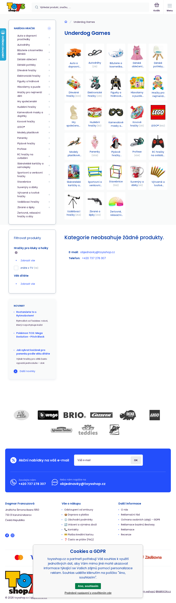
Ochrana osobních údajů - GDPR (140, 519)
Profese (21, 149)
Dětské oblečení (27, 59)
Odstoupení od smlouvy (78, 509)
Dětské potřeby (26, 65)
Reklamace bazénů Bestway (138, 524)
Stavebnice (24, 181)
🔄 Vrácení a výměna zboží (80, 524)
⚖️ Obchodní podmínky (78, 519)
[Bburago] (48, 415)
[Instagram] (12, 535)
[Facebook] (7, 535)
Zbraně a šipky (26, 207)
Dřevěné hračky (26, 70)
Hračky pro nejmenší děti (29, 94)
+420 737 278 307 (94, 258)
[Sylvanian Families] (61, 430)
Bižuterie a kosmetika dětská (30, 52)
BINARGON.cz (163, 591)
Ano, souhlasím (88, 586)
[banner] (16, 7)
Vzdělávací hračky (28, 202)
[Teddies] (88, 430)
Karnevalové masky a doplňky (30, 114)
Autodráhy (23, 45)
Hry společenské (27, 101)
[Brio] (75, 415)
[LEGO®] (155, 415)
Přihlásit (136, 460)
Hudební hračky (26, 107)
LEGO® (21, 127)
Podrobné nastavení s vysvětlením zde (88, 593)
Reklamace (127, 529)
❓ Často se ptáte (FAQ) (79, 539)
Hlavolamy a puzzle (28, 87)
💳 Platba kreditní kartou (79, 534)
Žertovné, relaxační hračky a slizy (28, 214)
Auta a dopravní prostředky (27, 37)
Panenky (22, 138)
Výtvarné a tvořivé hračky (28, 194)
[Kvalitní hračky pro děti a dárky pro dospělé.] (65, 21)
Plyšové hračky (26, 143)
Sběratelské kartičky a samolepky (30, 165)
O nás (124, 509)
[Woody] (114, 430)
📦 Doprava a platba (76, 514)
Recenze (126, 534)
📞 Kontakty (71, 529)
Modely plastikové (28, 132)
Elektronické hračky (28, 76)
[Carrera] (101, 415)
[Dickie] (128, 415)
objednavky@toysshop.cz (97, 252)
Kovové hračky (26, 121)
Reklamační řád (130, 514)
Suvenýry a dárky (27, 187)
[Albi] (21, 415)
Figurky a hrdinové (28, 81)
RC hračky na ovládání (25, 156)
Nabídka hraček (24, 28)
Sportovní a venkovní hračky (30, 174)
